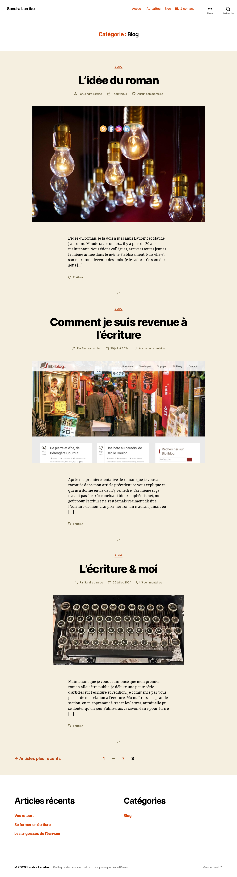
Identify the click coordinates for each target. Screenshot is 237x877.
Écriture (78, 277)
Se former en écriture (32, 825)
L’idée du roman (118, 80)
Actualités (153, 8)
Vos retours (24, 816)
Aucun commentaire (150, 94)
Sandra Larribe (21, 9)
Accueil (137, 8)
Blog (168, 8)
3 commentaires (151, 582)
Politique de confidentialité (71, 867)
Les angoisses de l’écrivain (37, 833)
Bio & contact (184, 8)
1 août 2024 (119, 94)
